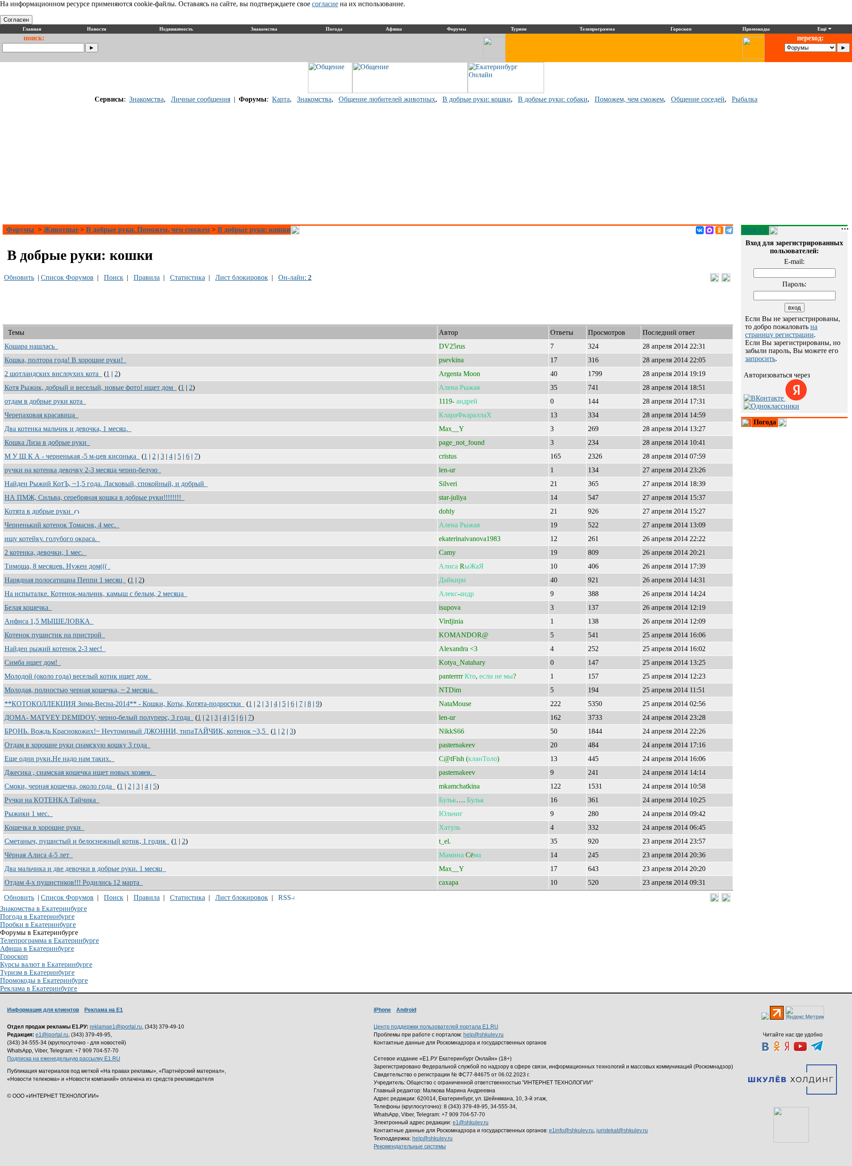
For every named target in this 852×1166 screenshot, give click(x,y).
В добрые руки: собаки (553, 99)
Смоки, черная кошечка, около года (59, 786)
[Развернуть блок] (746, 422)
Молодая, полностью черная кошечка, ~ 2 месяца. (81, 690)
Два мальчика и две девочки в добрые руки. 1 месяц (85, 868)
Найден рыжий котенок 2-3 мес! (55, 648)
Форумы (20, 229)
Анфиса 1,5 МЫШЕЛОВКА (49, 621)
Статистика (187, 277)
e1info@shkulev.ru (571, 1130)
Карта (281, 99)
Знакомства (146, 99)
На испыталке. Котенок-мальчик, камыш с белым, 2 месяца (95, 593)
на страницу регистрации (781, 330)
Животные (61, 229)
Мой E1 (755, 230)
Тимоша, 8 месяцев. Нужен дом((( (57, 566)
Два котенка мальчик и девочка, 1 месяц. (67, 428)
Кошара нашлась (31, 346)
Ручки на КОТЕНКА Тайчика (51, 800)
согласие (325, 4)
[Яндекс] (796, 398)
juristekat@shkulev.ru (622, 1130)
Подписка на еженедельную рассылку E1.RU (63, 1059)
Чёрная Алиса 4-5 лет (38, 855)
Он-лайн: (295, 277)
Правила (147, 277)
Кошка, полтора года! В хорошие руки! (65, 360)
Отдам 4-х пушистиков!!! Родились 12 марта (73, 882)
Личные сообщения (200, 99)
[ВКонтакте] (700, 230)
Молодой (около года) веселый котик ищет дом (77, 676)
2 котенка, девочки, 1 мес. (45, 552)
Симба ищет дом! (32, 662)
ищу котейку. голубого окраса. (52, 538)
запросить (760, 358)
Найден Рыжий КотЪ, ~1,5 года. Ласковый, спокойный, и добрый (106, 483)
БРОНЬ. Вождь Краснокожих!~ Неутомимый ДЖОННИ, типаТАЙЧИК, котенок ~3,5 (136, 731)
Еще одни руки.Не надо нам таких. (59, 758)
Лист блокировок (241, 277)
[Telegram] (729, 230)
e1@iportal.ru (52, 1035)
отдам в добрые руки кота (45, 401)
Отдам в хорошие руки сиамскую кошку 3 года (77, 745)
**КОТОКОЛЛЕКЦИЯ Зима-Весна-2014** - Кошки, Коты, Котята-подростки (124, 703)
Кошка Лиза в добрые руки (47, 442)
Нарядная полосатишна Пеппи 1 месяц (65, 580)
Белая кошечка (28, 607)
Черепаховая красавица (41, 415)
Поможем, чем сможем (629, 99)
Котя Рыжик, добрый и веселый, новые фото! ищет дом (90, 387)
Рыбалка (744, 99)
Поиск (113, 277)
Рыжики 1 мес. (28, 813)
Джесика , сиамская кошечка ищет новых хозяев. (80, 772)
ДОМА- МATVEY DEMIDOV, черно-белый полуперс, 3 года (98, 717)
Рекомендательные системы (410, 1146)
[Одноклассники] (719, 230)
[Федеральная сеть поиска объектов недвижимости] (791, 1124)
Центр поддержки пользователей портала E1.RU (436, 1027)
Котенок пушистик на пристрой (54, 635)
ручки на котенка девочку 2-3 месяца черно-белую (82, 470)
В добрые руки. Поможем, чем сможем (148, 229)
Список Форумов (67, 277)
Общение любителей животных (387, 99)
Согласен (16, 19)
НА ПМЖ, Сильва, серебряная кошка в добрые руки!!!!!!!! (94, 497)
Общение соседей (698, 99)
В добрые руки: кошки (476, 99)
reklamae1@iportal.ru (116, 1027)
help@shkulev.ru (483, 1035)
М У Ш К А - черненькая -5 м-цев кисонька (72, 456)
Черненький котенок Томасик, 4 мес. (61, 525)
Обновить (19, 277)
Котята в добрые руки (39, 511)
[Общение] (330, 90)
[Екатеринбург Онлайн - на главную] (506, 90)
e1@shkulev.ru (471, 1122)
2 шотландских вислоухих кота (53, 373)
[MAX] (710, 230)
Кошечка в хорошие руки (44, 827)
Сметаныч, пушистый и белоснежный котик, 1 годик (87, 841)
